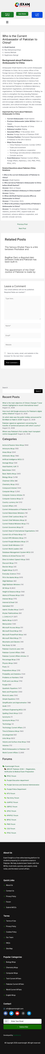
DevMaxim (17, 1035)
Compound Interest (9, 488)
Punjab (5, 685)
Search (5, 387)
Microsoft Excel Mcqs (10, 631)
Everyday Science (9, 574)
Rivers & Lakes (7, 695)
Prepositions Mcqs (9, 670)
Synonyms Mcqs (8, 720)
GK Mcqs (5, 588)
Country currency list (10, 502)
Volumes (5, 745)
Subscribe (23, 1027)
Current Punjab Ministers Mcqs (13, 542)
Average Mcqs (7, 463)
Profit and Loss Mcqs (10, 681)
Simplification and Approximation (14, 703)
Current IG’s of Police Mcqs (12, 534)
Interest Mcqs (7, 599)
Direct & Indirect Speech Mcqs (13, 559)
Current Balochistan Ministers (13, 513)
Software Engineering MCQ (12, 710)
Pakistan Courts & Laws (11, 649)
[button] (7, 22)
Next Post (22, 228)
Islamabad (6, 606)
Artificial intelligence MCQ (11, 459)
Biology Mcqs (7, 477)
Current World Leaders (10, 549)
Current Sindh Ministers (11, 545)
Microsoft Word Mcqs (10, 638)
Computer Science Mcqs (11, 499)
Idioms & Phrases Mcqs (11, 595)
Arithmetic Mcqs (8, 456)
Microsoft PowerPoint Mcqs (12, 635)
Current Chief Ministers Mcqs (13, 520)
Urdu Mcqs (6, 738)
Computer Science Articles (12, 495)
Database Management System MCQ (16, 552)
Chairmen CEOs (8, 481)
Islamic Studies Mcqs (10, 610)
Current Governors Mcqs (11, 527)
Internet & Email (8, 602)
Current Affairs (7, 506)
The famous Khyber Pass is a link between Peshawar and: (21, 248)
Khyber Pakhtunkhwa (10, 613)
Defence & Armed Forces (11, 556)
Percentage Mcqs (9, 660)
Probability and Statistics (11, 674)
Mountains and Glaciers (11, 642)
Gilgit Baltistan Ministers (11, 584)
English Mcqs (7, 570)
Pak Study (6, 645)
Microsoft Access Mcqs (11, 627)
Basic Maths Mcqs (9, 474)
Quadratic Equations (9, 688)
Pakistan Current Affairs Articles (14, 656)
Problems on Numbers (10, 677)
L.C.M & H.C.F (7, 617)
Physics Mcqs (7, 663)
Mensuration (7, 624)
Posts (4, 667)
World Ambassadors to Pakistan (14, 749)
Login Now (37, 15)
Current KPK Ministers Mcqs (12, 538)
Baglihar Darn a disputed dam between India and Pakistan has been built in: (21, 259)
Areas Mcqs (6, 452)
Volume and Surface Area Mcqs (14, 742)
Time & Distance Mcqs (10, 731)
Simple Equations (8, 699)
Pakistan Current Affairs (11, 652)
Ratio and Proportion (10, 692)
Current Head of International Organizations (18, 531)
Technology (6, 724)
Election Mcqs (7, 567)
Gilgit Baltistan (7, 581)
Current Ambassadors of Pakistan (14, 509)
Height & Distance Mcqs (11, 592)
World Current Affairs (10, 753)
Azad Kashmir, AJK (9, 466)
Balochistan (6, 470)
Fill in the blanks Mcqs (10, 577)
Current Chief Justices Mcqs (13, 517)
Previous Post (22, 224)
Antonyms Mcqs (8, 449)
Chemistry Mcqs (8, 484)
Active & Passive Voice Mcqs (13, 445)
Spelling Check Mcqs (10, 713)
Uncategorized (7, 735)
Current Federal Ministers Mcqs (14, 524)
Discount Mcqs (8, 563)
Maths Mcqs (7, 620)
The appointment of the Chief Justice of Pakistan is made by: (20, 271)
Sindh (4, 706)
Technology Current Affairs (12, 728)
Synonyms (6, 717)
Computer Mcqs (8, 491)
